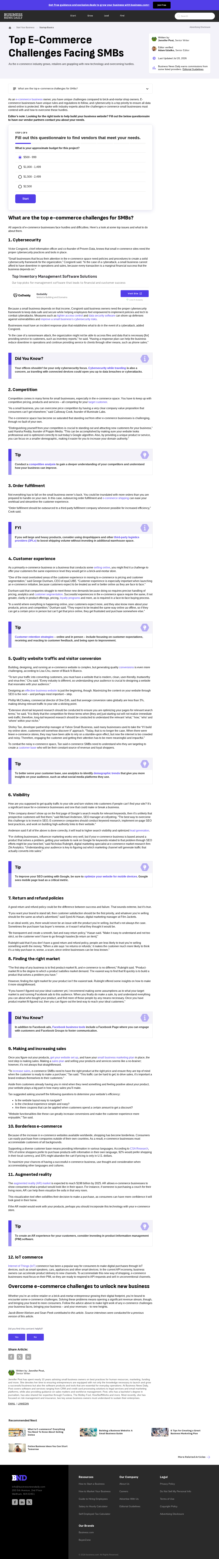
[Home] (16, 16)
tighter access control (70, 315)
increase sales (21, 1071)
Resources (86, 1477)
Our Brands (86, 1526)
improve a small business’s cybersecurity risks (69, 319)
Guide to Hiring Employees (93, 1498)
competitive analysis (42, 464)
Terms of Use (167, 1498)
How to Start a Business (92, 1483)
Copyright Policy (168, 1506)
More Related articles (191, 1457)
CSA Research (139, 1148)
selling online (102, 567)
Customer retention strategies (34, 636)
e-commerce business (29, 99)
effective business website (41, 690)
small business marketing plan (116, 1057)
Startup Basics (46, 27)
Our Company (128, 1477)
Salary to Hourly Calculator (93, 1506)
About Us (124, 1483)
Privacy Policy (167, 1483)
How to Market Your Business (95, 1491)
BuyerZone (85, 1539)
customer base (27, 747)
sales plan (58, 1061)
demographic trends (107, 773)
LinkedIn (23, 1403)
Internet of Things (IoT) (22, 1266)
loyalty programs (70, 597)
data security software (102, 315)
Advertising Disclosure (172, 1514)
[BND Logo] (26, 1478)
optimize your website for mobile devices (110, 876)
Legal (164, 1477)
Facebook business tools (68, 1027)
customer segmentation (49, 594)
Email (11, 1403)
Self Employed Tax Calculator (94, 1514)
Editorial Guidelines (193, 69)
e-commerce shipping (116, 498)
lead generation (139, 830)
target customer (97, 402)
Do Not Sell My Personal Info (175, 1491)
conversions (126, 667)
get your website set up (64, 1057)
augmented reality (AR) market (32, 1183)
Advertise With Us (129, 1498)
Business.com (86, 1532)
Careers (123, 1491)
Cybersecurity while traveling (107, 368)
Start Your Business (25, 27)
